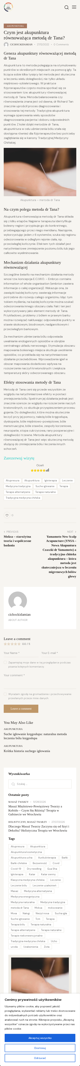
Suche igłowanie (45, 486)
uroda (14, 946)
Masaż (14, 891)
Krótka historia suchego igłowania (27, 751)
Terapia (64, 486)
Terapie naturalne (45, 492)
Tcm (38, 919)
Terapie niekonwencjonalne (27, 935)
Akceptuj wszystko (40, 1038)
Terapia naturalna (41, 924)
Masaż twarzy (18, 802)
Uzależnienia (30, 946)
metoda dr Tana (20, 907)
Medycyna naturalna (23, 902)
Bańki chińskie (19, 863)
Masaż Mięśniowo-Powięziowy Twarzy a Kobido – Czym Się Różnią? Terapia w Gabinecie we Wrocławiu (35, 810)
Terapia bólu (18, 924)
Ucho (54, 941)
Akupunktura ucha (21, 857)
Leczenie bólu (19, 885)
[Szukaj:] (40, 784)
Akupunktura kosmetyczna (26, 852)
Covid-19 (16, 868)
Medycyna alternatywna (38, 891)
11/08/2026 (39, 801)
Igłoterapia (50, 480)
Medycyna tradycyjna (18, 486)
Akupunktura (15, 26)
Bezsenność (40, 863)
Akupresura (12, 480)
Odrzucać (40, 1058)
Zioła (46, 946)
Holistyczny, (17, 822)
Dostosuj (40, 1048)
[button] (74, 7)
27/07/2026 (58, 822)
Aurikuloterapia (47, 857)
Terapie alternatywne (18, 492)
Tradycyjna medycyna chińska (23, 497)
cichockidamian (19, 614)
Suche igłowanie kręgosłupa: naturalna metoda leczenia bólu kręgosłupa (35, 736)
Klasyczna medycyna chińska (27, 880)
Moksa (38, 907)
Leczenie (67, 480)
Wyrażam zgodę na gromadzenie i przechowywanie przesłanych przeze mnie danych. (39, 696)
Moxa (14, 913)
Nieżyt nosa (42, 913)
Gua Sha (52, 868)
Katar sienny (48, 874)
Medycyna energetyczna (25, 896)
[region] (40, 1030)
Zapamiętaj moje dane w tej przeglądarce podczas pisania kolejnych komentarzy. (39, 664)
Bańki (65, 857)
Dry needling (34, 868)
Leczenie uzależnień (44, 885)
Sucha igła (61, 913)
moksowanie (55, 907)
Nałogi (26, 913)
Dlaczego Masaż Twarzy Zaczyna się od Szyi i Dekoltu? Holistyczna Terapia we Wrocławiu (38, 828)
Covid (56, 863)
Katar (32, 874)
